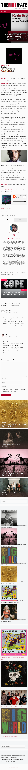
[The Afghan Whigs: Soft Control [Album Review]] (14, 476)
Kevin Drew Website (6, 208)
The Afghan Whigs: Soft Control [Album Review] (12, 759)
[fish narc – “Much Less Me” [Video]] (14, 495)
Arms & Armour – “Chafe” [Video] (8, 757)
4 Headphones (6, 272)
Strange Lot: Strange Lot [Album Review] (10, 688)
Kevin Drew (23, 272)
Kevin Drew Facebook (6, 210)
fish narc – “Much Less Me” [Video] (9, 761)
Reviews (22, 40)
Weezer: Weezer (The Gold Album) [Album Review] (13, 755)
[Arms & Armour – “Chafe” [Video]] (14, 448)
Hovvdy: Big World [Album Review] (9, 736)
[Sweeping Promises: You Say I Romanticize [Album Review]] (14, 654)
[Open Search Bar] (26, 11)
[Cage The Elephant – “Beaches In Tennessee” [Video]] (14, 704)
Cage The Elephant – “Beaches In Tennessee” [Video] (13, 706)
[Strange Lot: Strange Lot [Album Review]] (14, 686)
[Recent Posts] (20, 220)
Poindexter (3, 274)
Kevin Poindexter (14, 239)
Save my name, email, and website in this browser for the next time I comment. (14, 390)
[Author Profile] (7, 220)
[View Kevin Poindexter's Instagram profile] (14, 235)
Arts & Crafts (4, 211)
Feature (18, 272)
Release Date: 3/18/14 (12, 274)
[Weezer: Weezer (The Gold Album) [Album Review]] (14, 427)
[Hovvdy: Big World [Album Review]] (14, 733)
